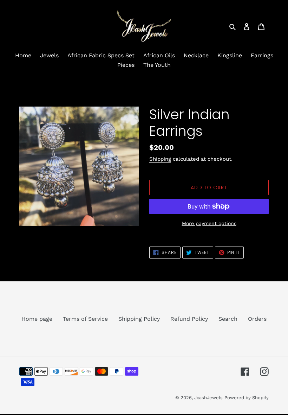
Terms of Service (85, 318)
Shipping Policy (139, 318)
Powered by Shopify (246, 397)
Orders (257, 318)
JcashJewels (208, 397)
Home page (36, 318)
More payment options (209, 223)
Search (227, 318)
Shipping (160, 159)
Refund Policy (189, 318)
